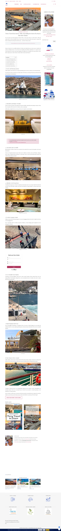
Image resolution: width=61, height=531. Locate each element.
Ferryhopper (15, 141)
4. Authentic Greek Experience (10, 62)
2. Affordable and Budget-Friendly (11, 60)
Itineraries (16, 4)
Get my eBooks (49, 65)
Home (34, 527)
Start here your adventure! (49, 53)
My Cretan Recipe (28, 442)
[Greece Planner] (6, 4)
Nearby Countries (12, 1)
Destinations (43, 4)
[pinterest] (54, 1)
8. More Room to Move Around (10, 66)
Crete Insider (16, 442)
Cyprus (17, 1)
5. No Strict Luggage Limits (10, 63)
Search (54, 41)
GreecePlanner (8, 474)
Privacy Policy (39, 527)
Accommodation (36, 4)
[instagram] (53, 1)
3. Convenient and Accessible (10, 61)
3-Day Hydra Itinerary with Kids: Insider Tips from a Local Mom (35, 486)
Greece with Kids (49, 61)
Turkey (20, 1)
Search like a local (45, 39)
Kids (21, 4)
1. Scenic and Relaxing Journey (10, 58)
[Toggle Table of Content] (15, 57)
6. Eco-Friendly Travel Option (10, 64)
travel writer (27, 439)
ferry (14, 142)
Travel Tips (7, 1)
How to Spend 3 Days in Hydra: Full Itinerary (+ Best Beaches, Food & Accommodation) (10, 486)
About (36, 527)
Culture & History (26, 4)
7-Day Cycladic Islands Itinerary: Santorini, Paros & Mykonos (22, 486)
